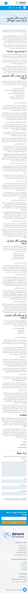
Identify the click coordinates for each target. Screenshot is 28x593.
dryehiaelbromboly (22, 447)
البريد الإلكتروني (23, 485)
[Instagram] (16, 7)
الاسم (25, 478)
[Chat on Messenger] (25, 590)
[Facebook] (19, 7)
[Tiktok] (13, 7)
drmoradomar (23, 444)
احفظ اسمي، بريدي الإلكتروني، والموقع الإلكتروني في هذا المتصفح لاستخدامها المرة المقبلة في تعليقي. (15, 499)
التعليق (25, 460)
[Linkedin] (9, 7)
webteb (25, 442)
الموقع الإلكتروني (23, 491)
